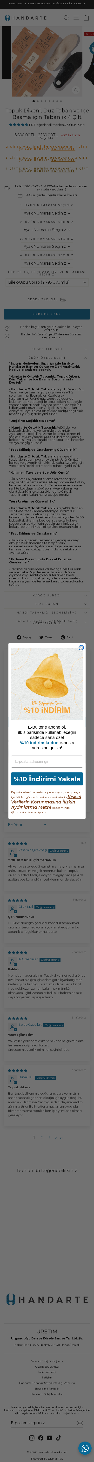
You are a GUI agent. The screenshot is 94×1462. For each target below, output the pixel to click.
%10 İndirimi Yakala (47, 779)
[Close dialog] (81, 647)
